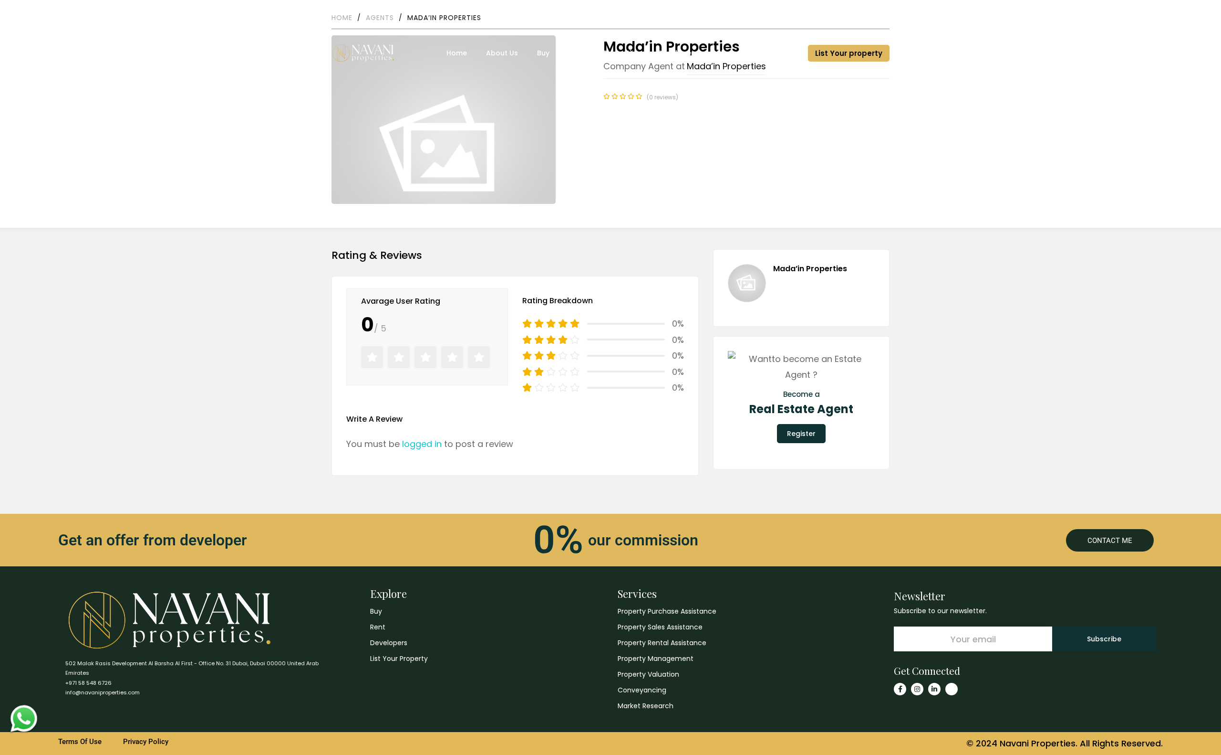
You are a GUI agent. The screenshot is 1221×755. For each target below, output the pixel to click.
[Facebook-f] (900, 689)
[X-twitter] (951, 689)
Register (801, 433)
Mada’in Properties (810, 268)
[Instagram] (917, 689)
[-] (363, 53)
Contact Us (840, 14)
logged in (422, 444)
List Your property (848, 53)
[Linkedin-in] (934, 689)
